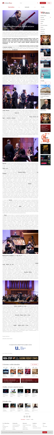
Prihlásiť (48, 2)
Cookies (24, 426)
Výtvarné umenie (43, 25)
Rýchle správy (43, 15)
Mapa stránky (45, 426)
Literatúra (42, 19)
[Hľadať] (37, 3)
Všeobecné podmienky (16, 425)
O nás (3, 425)
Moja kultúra (11, 7)
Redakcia (34, 425)
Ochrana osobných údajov (27, 425)
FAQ (43, 425)
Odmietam (50, 432)
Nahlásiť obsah (25, 427)
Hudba (42, 21)
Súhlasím (44, 432)
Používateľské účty (16, 426)
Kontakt (4, 429)
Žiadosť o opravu (25, 429)
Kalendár (27, 7)
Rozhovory (42, 29)
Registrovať (43, 2)
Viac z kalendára (34, 364)
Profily (42, 7)
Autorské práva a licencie (37, 427)
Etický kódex (35, 426)
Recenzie (42, 31)
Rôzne (41, 27)
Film (41, 23)
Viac (45, 82)
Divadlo (42, 17)
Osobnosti (42, 33)
